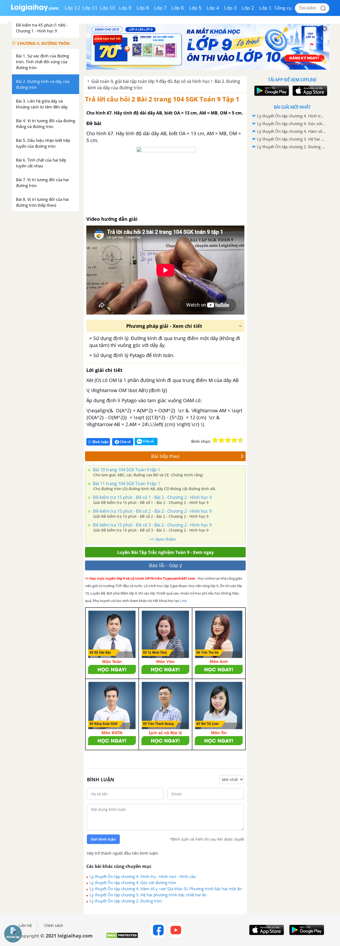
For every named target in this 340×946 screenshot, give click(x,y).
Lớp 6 (178, 8)
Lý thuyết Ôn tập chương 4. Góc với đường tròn (133, 882)
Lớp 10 (107, 8)
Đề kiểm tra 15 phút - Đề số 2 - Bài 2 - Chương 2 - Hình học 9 (152, 511)
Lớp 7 (160, 8)
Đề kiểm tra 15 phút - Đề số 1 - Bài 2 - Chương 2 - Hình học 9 (152, 497)
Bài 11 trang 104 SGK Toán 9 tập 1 (126, 483)
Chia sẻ (125, 441)
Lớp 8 (143, 8)
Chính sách (53, 925)
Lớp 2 (248, 8)
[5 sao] (240, 440)
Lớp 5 (195, 8)
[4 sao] (234, 440)
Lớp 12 (72, 8)
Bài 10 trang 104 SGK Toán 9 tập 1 (126, 470)
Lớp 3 (230, 8)
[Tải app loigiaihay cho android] (271, 91)
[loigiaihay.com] (34, 10)
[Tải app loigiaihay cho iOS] (309, 91)
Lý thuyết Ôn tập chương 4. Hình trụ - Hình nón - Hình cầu (143, 876)
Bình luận (100, 442)
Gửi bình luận (103, 839)
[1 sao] (215, 440)
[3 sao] (228, 440)
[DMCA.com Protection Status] (122, 937)
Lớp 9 (125, 8)
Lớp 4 (213, 8)
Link (183, 600)
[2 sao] (221, 440)
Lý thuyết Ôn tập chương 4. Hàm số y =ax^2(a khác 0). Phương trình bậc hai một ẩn (166, 888)
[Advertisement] (292, 235)
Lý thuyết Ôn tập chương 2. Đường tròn (126, 900)
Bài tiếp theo (165, 456)
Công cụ (283, 8)
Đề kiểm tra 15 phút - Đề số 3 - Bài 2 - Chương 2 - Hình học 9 (152, 525)
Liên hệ (25, 925)
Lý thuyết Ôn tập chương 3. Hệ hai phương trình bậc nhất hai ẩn (148, 894)
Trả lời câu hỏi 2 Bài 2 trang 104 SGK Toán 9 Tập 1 (162, 99)
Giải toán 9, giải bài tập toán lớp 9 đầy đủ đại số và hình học (150, 81)
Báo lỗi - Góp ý (165, 565)
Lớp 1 (265, 8)
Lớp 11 (90, 8)
